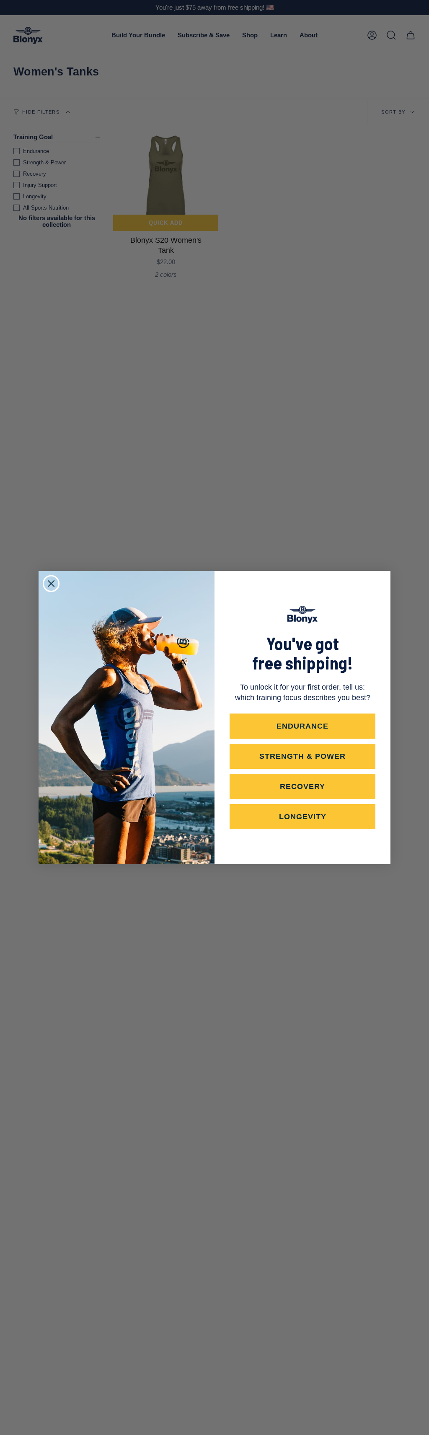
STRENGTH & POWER (302, 756)
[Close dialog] (51, 583)
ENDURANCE (302, 726)
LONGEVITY (302, 816)
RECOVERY (302, 786)
